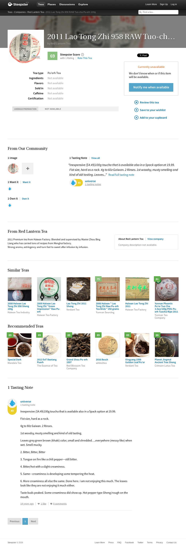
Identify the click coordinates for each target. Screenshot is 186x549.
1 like (43, 503)
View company (155, 238)
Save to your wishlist (153, 110)
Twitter (140, 542)
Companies (20, 12)
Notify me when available (151, 87)
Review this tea (149, 102)
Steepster (20, 4)
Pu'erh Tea (54, 73)
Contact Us (172, 542)
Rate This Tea (85, 58)
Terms (150, 542)
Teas (41, 4)
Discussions (67, 4)
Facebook (129, 542)
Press (111, 542)
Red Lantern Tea (35, 12)
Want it (27, 182)
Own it (25, 198)
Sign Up (164, 4)
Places (52, 4)
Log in (174, 4)
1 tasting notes (93, 184)
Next (33, 521)
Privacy (159, 542)
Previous (14, 521)
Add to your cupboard (153, 117)
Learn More (151, 4)
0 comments (60, 503)
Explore (83, 4)
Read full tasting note (121, 174)
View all (95, 158)
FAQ (119, 542)
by (58, 43)
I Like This (39, 504)
